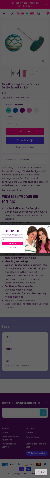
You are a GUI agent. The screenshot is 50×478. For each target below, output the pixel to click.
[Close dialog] (48, 227)
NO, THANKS (12, 247)
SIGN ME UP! (12, 243)
